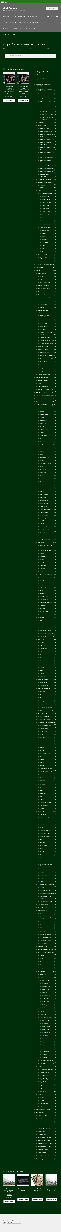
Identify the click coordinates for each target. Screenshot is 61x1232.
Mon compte (6, 16)
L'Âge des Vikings (44, 1088)
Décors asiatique (44, 352)
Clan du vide (43, 488)
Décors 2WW (43, 301)
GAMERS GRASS (42, 125)
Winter (44, 251)
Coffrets (42, 955)
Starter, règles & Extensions (47, 1060)
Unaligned (42, 778)
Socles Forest (45, 208)
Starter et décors (44, 1103)
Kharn (41, 796)
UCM (41, 710)
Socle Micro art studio (46, 193)
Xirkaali (42, 881)
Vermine (42, 878)
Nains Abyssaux (44, 851)
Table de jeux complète (44, 374)
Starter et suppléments (46, 901)
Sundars (42, 479)
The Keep (44, 1005)
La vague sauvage (44, 512)
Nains (41, 848)
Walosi (42, 442)
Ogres (41, 855)
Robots (42, 765)
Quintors (42, 475)
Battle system (42, 273)
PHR (41, 695)
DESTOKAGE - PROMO (42, 392)
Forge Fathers (43, 648)
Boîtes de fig (43, 682)
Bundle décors (43, 320)
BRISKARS (40, 445)
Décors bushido (44, 500)
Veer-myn (42, 676)
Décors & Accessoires (45, 457)
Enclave (42, 741)
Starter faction (44, 536)
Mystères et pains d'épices (43, 1109)
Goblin (42, 928)
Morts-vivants (43, 845)
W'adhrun (42, 608)
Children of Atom (44, 731)
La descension (43, 506)
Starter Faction (44, 805)
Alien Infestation (46, 230)
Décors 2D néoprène (43, 285)
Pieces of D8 (45, 992)
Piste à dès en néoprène (44, 179)
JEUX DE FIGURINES (8, 22)
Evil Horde (42, 887)
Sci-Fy (41, 279)
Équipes (42, 977)
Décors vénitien (44, 365)
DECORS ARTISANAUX (19, 29)
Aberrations (43, 448)
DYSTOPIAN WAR (42, 713)
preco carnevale (42, 1122)
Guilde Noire (43, 793)
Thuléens (42, 482)
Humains (42, 931)
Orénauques (43, 472)
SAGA (39, 1066)
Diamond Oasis (46, 980)
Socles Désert (45, 205)
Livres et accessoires (45, 802)
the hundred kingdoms (46, 602)
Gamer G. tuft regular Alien (47, 157)
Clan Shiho (43, 497)
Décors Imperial (44, 304)
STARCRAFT (41, 1094)
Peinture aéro (45, 108)
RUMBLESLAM (42, 971)
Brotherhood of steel (45, 725)
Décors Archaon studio (44, 288)
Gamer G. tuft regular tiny (47, 171)
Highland (44, 239)
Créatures (42, 959)
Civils (41, 627)
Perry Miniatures (42, 946)
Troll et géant (43, 943)
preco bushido (42, 1119)
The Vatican (43, 571)
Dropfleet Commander (44, 688)
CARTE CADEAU (40, 267)
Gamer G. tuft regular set (46, 165)
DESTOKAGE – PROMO (19, 16)
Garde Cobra (43, 420)
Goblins (42, 839)
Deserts (44, 236)
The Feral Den (45, 998)
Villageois (42, 968)
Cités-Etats (43, 581)
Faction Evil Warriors (45, 890)
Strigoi (42, 562)
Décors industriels (43, 292)
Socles (39, 190)
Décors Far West (44, 359)
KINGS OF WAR (42, 812)
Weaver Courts (44, 611)
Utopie (42, 439)
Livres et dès (43, 1091)
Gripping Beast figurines (46, 1069)
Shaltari (42, 704)
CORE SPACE (41, 618)
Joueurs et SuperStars (46, 1017)
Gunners (42, 747)
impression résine (43, 386)
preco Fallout (41, 1131)
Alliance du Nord (44, 818)
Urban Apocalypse (45, 282)
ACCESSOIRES (43, 815)
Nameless (42, 664)
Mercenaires (43, 469)
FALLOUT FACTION (45, 744)
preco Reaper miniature (44, 1146)
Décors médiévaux (43, 295)
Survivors (42, 775)
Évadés (42, 417)
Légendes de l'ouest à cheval (47, 633)
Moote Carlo (45, 989)
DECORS (5, 29)
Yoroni (41, 615)
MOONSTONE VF (42, 910)
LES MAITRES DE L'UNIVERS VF (46, 884)
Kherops (42, 799)
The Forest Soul (46, 1002)
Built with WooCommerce (14, 1223)
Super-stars (45, 1042)
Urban (43, 248)
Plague (42, 667)
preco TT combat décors (44, 1156)
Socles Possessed (46, 218)
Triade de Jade (44, 435)
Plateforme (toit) (45, 337)
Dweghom (42, 584)
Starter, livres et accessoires (47, 707)
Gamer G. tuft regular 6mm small (45, 395)
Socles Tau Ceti (46, 224)
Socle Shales (45, 196)
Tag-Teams (43, 1063)
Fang (41, 787)
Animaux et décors (45, 624)
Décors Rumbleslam (45, 362)
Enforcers (42, 645)
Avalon (42, 411)
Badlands (44, 233)
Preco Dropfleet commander (46, 1128)
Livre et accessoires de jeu (47, 530)
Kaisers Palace (46, 986)
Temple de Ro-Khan (45, 539)
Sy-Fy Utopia (43, 371)
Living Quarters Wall (45, 326)
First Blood (43, 587)
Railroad (42, 762)
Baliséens (42, 821)
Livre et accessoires (43, 904)
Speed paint (45, 111)
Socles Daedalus (46, 199)
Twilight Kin (43, 875)
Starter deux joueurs (45, 940)
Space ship (45, 242)
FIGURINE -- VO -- (44, 1011)
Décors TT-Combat (43, 349)
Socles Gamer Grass (45, 227)
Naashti (42, 426)
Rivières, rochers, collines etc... (46, 389)
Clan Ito (42, 491)
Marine (42, 1097)
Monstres (42, 965)
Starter (42, 673)
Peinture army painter (46, 102)
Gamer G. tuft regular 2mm (47, 139)
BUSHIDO (40, 485)
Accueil (7, 34)
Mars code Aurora (42, 907)
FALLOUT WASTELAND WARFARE (47, 722)
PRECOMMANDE (32, 16)
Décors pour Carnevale (46, 550)
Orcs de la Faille (44, 861)
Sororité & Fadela (44, 429)
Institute (42, 750)
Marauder (42, 654)
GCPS (41, 651)
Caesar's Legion (44, 728)
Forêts (39, 383)
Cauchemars (43, 824)
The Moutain (45, 1008)
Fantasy (42, 276)
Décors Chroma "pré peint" (47, 355)
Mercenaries (43, 661)
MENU (6, 2)
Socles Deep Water (47, 202)
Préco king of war (42, 1134)
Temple (44, 245)
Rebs (41, 670)
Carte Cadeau (33, 29)
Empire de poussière (45, 830)
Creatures (42, 735)
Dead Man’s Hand (42, 621)
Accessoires (43, 974)
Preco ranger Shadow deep (45, 1143)
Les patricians (43, 556)
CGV (4, 1223)
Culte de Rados (44, 414)
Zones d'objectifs (42, 255)
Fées (41, 922)
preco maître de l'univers (44, 1137)
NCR (41, 756)
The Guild (42, 568)
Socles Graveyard (46, 211)
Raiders (42, 759)
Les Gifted (42, 553)
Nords (41, 590)
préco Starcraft (42, 1152)
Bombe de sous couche (48, 105)
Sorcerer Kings (44, 596)
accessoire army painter (46, 94)
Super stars (45, 1039)
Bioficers (42, 691)
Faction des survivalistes (44, 719)
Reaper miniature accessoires (46, 182)
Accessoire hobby (42, 1115)
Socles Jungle (45, 215)
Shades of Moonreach (45, 937)
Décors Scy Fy (43, 307)
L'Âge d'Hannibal (44, 1075)
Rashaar (42, 559)
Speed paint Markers (47, 114)
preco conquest (42, 1125)
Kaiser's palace (46, 1026)
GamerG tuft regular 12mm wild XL (45, 398)
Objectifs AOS (43, 261)
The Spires (43, 605)
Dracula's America (43, 679)
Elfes (41, 827)
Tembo (42, 808)
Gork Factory (10, 8)
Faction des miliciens (43, 716)
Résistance (43, 698)
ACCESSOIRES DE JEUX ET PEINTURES (29, 22)
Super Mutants (44, 771)
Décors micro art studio (44, 298)
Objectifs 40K (43, 258)
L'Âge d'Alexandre (44, 1072)
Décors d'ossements (43, 380)
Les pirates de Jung (45, 527)
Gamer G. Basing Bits (45, 128)
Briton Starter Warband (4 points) (45, 264)
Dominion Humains (45, 914)
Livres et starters (44, 636)
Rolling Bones (46, 995)
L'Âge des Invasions (45, 1085)
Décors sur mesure (43, 346)
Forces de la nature (45, 833)
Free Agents (43, 1014)
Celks (41, 454)
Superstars (45, 1045)
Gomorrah (45, 983)
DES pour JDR (41, 122)
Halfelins (42, 842)
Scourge (42, 701)
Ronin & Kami (43, 533)
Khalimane (43, 423)
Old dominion (43, 593)
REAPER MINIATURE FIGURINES (46, 952)
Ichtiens (42, 460)
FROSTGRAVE (41, 781)
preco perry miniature (44, 1140)
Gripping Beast (40, 402)
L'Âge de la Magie (44, 1079)
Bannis (42, 451)
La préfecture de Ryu (45, 509)
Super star (44, 1035)
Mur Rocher (43, 329)
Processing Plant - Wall (46, 343)
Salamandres (43, 869)
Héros (41, 962)
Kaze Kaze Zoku (44, 503)
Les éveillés (43, 523)
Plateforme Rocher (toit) (47, 340)
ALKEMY (40, 408)
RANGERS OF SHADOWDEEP (45, 949)
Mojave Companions (45, 753)
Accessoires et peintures (46, 578)
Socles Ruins (45, 221)
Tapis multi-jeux (40, 1159)
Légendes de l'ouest (45, 630)
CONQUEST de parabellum (45, 574)
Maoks (41, 466)
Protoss (42, 1100)
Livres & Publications (45, 463)
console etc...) (43, 323)
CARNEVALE (41, 542)
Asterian (42, 642)
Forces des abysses (45, 836)
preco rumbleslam (43, 1149)
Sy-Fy (41, 368)
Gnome (42, 925)
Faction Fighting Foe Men (47, 893)
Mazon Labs (43, 658)
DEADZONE (41, 639)
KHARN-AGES (41, 784)
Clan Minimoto (44, 494)
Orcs (41, 858)
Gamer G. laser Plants (46, 131)
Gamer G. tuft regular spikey (47, 168)
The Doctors (43, 565)
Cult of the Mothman (45, 738)
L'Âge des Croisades (45, 1082)
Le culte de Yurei (44, 515)
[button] (2, 2)
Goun (41, 790)
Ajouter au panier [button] (9, 100)
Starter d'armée (44, 599)
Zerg (41, 1106)
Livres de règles (44, 685)
